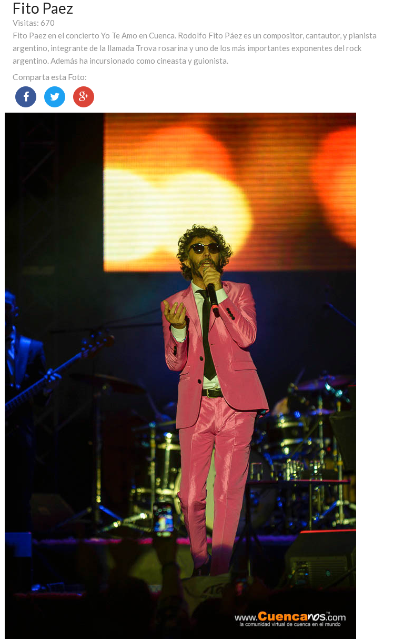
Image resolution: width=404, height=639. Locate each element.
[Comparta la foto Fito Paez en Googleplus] (83, 96)
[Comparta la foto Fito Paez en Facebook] (25, 96)
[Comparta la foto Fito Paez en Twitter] (54, 96)
